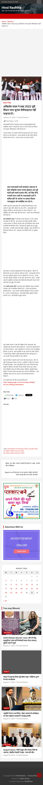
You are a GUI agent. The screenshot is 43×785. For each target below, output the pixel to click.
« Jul (5, 601)
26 (16, 593)
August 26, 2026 (9, 755)
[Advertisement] (21, 54)
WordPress (29, 781)
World (6, 671)
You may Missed (11, 608)
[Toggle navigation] (4, 16)
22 (32, 589)
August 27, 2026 (9, 646)
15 (32, 585)
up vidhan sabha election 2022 (13, 453)
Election (7, 103)
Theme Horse (24, 779)
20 (21, 589)
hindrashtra (11, 449)
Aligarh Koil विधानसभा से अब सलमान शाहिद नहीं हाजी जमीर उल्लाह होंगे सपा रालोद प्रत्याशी (21, 473)
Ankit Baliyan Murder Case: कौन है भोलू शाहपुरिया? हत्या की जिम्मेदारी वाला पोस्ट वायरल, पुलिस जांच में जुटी (20, 640)
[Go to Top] (39, 775)
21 (27, 589)
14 (27, 585)
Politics (7, 744)
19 (16, 589)
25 (11, 593)
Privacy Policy (33, 776)
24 (6, 593)
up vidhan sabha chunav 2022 (13, 451)
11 (11, 585)
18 (11, 589)
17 (6, 589)
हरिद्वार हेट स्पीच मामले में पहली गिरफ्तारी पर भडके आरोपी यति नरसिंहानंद (23, 464)
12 (16, 585)
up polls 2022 (33, 449)
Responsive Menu (39, 2)
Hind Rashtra (11, 7)
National (7, 632)
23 (37, 589)
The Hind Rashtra (23, 117)
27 (21, 593)
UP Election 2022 (22, 449)
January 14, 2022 (9, 117)
